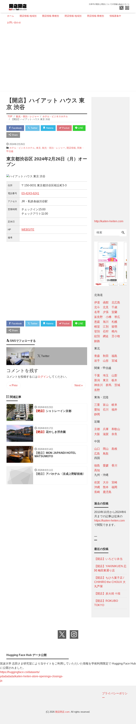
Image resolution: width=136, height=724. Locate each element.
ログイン (43, 376)
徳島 (97, 465)
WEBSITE (27, 229)
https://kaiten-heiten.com (109, 520)
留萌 (114, 326)
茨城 (117, 385)
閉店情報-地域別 (73, 16)
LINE (80, 128)
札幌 (114, 321)
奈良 (114, 434)
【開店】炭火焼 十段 (107, 593)
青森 (97, 355)
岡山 (106, 448)
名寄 (97, 312)
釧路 (97, 341)
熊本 (106, 487)
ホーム (10, 16)
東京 (38, 148)
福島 (114, 355)
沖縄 (97, 487)
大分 (106, 482)
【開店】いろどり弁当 (108, 558)
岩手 (97, 360)
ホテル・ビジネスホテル (22, 148)
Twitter (33, 128)
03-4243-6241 (30, 193)
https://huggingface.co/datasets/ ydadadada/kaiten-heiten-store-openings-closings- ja (31, 676)
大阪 (97, 434)
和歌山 (116, 429)
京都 (97, 429)
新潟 (97, 380)
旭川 (106, 321)
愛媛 (106, 465)
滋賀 (106, 434)
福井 (114, 409)
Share (14, 135)
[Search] (123, 232)
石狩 (106, 331)
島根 (114, 448)
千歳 (114, 307)
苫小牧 (116, 336)
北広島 (116, 302)
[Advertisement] (67, 59)
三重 (97, 404)
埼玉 (106, 375)
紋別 (97, 336)
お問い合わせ (14, 22)
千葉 (97, 375)
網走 (106, 336)
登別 (97, 331)
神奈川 (98, 385)
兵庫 (106, 429)
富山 (106, 404)
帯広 (117, 316)
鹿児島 (107, 491)
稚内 (114, 331)
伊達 (97, 302)
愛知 (97, 409)
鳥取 (106, 453)
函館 (106, 302)
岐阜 (114, 404)
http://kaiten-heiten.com (108, 221)
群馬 (108, 385)
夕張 (106, 312)
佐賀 (97, 482)
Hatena (49, 128)
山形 (106, 360)
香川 (114, 465)
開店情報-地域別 (28, 16)
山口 (97, 448)
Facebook (16, 128)
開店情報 (71, 148)
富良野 (98, 316)
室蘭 (114, 312)
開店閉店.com (62, 712)
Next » (79, 385)
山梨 (114, 375)
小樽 (108, 316)
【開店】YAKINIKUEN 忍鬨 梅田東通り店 (110, 568)
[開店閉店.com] (31, 6)
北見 (106, 307)
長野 (97, 389)
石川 (106, 409)
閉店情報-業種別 (95, 16)
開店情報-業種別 (50, 16)
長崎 (97, 491)
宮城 (114, 360)
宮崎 (114, 482)
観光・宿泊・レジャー (53, 148)
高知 (97, 470)
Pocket (65, 128)
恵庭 (97, 321)
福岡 (114, 487)
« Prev (13, 385)
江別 (106, 326)
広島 (97, 453)
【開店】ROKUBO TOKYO (106, 603)
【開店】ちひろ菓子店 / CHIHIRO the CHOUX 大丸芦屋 (110, 582)
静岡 (97, 414)
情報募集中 (115, 16)
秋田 (106, 355)
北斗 (97, 307)
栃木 (114, 380)
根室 (97, 326)
